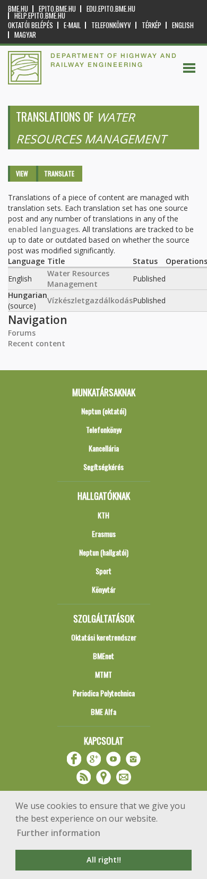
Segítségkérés (103, 466)
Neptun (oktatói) (103, 410)
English (183, 25)
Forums (22, 333)
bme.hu (18, 8)
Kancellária (104, 448)
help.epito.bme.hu (39, 15)
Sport (103, 570)
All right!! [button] (104, 860)
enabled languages (43, 229)
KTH (103, 514)
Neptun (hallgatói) (103, 552)
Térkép (151, 25)
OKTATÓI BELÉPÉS (30, 25)
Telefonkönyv (111, 25)
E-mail (72, 25)
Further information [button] (58, 833)
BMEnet (103, 655)
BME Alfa (103, 711)
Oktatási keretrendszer (103, 637)
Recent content (36, 343)
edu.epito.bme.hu (111, 8)
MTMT (103, 674)
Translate (59, 173)
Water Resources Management (78, 278)
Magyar (25, 34)
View (22, 173)
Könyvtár (104, 589)
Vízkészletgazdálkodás (90, 300)
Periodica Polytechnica (104, 692)
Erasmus (104, 533)
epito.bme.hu (57, 8)
